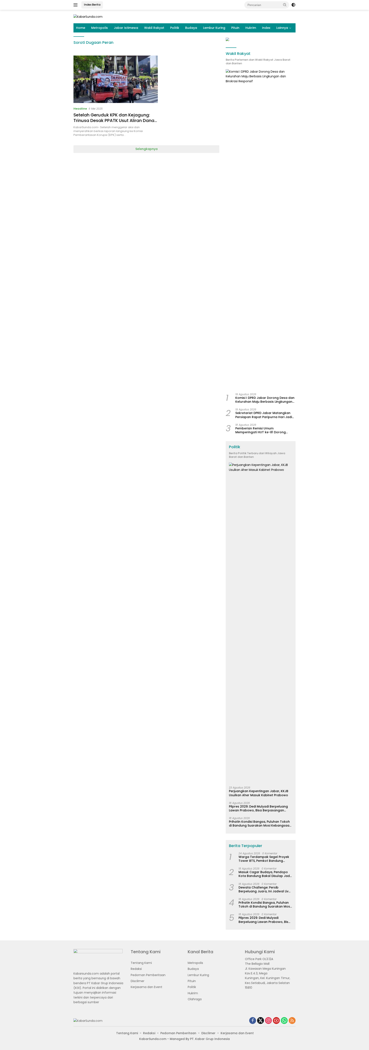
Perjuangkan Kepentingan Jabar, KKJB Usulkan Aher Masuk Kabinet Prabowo (258, 793)
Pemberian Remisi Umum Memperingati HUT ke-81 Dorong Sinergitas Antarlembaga (260, 430)
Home (80, 28)
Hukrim (250, 28)
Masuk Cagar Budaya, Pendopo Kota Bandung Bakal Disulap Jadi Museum (264, 874)
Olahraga (195, 999)
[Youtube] (276, 1021)
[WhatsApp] (284, 1021)
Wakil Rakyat (154, 28)
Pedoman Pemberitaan (148, 975)
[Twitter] (260, 1021)
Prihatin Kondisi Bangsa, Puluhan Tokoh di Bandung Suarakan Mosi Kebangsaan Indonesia (260, 823)
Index (266, 28)
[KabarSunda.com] (87, 16)
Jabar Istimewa (126, 28)
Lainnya (282, 28)
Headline (80, 109)
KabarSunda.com (152, 1039)
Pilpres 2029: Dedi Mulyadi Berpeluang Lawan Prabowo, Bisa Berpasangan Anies (258, 808)
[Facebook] (252, 1021)
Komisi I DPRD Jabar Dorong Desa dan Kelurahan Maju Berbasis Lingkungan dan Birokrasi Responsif (264, 400)
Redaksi (136, 969)
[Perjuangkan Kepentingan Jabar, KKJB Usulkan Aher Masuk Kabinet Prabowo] (260, 623)
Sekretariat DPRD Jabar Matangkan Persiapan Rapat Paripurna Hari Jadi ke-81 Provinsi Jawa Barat (263, 415)
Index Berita (92, 5)
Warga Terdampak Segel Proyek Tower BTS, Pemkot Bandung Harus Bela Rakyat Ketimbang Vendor (264, 859)
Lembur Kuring (214, 28)
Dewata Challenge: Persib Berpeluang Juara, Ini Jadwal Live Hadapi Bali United (264, 889)
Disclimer (137, 981)
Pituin (235, 28)
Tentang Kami (141, 963)
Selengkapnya (146, 149)
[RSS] (292, 1021)
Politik (174, 28)
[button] (285, 4)
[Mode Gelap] (293, 5)
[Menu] (76, 5)
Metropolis (99, 28)
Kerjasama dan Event (146, 987)
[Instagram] (268, 1021)
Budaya (191, 28)
